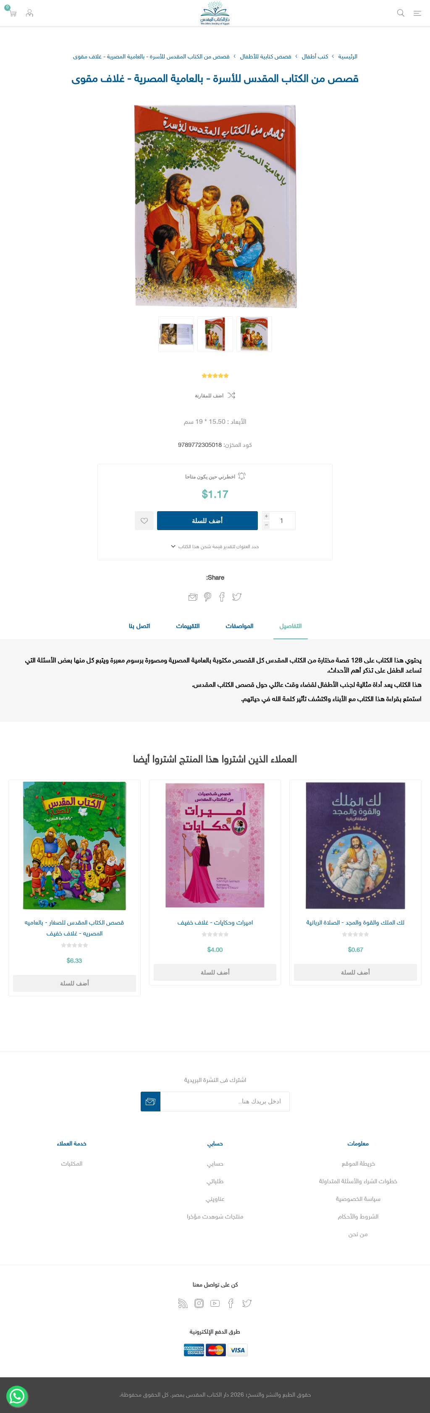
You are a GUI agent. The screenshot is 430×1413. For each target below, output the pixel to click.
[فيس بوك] (231, 1303)
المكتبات (71, 1164)
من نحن (358, 1234)
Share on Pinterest (207, 596)
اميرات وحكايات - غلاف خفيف (215, 923)
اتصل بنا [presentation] (139, 626)
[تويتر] (247, 1303)
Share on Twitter (236, 596)
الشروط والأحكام (358, 1217)
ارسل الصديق (193, 597)
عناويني (215, 1199)
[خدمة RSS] (183, 1303)
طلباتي (215, 1181)
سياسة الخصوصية (358, 1199)
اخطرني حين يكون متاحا (210, 477)
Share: (215, 578)
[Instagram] (199, 1303)
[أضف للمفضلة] (144, 520)
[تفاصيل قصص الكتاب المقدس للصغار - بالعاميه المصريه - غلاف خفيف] (74, 845)
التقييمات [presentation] (187, 626)
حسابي (215, 1164)
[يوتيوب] (215, 1303)
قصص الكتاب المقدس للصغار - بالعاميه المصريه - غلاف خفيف (74, 928)
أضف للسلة (207, 520)
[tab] (290, 627)
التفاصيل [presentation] (291, 626)
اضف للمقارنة (209, 396)
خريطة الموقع (358, 1164)
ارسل (150, 1101)
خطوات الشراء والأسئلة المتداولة (358, 1181)
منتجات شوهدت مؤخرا (215, 1217)
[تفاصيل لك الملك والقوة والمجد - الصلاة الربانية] (355, 845)
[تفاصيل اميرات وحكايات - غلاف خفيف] (215, 845)
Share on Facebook (222, 596)
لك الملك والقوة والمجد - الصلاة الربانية (355, 923)
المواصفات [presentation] (239, 626)
